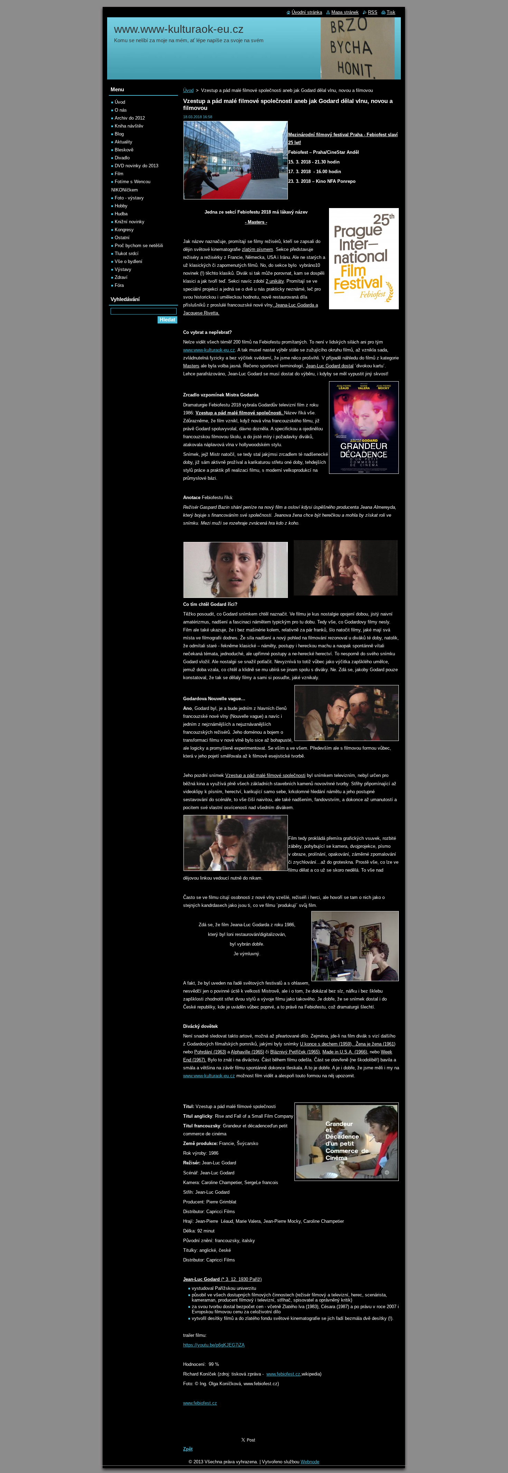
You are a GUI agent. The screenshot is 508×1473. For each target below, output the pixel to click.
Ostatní (122, 237)
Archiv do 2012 (130, 118)
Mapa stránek (345, 12)
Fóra (119, 285)
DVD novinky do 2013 (136, 165)
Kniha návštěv (129, 126)
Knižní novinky (129, 221)
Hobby (121, 205)
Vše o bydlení (128, 261)
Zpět (187, 1449)
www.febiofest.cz (283, 1374)
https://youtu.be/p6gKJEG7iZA (214, 1345)
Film (119, 173)
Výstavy (123, 269)
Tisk (391, 12)
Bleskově (124, 149)
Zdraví (121, 277)
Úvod (188, 90)
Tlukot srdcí (127, 253)
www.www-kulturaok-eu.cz (209, 350)
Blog (119, 134)
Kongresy (124, 229)
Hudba (121, 213)
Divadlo (122, 157)
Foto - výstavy (129, 197)
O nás (121, 110)
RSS (372, 12)
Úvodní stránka (307, 12)
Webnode (310, 1461)
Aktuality (123, 141)
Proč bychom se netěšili (139, 245)
